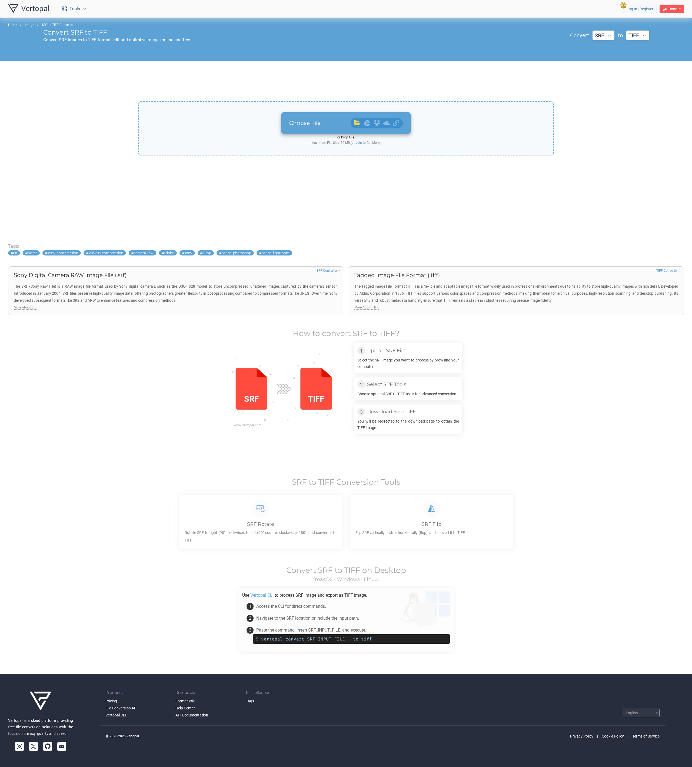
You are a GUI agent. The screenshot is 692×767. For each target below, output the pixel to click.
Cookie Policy (613, 736)
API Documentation (191, 715)
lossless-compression (105, 253)
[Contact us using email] (61, 746)
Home (12, 25)
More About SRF (25, 307)
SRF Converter (327, 271)
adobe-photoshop (236, 253)
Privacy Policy (581, 736)
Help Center (185, 708)
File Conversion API (121, 708)
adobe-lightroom (275, 253)
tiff (15, 253)
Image (29, 25)
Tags (250, 701)
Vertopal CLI (115, 715)
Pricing (111, 701)
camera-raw (144, 253)
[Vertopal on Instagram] (19, 746)
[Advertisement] (346, 81)
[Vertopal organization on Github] (47, 746)
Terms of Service (646, 736)
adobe (169, 253)
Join (358, 143)
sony (188, 253)
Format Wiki (185, 701)
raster (32, 253)
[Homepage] (40, 701)
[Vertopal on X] (33, 746)
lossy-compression (62, 253)
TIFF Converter (667, 271)
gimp (206, 253)
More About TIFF (366, 307)
